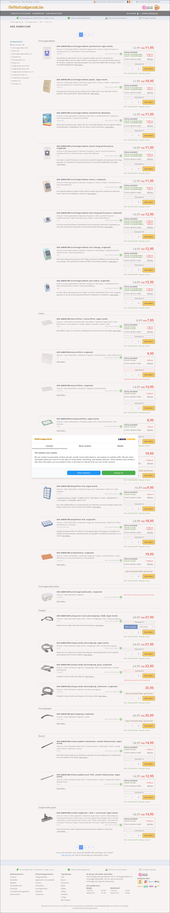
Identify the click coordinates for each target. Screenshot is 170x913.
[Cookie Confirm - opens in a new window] (126, 439)
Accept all (118, 473)
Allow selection (83, 473)
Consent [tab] (49, 446)
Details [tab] (120, 446)
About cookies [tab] (85, 446)
